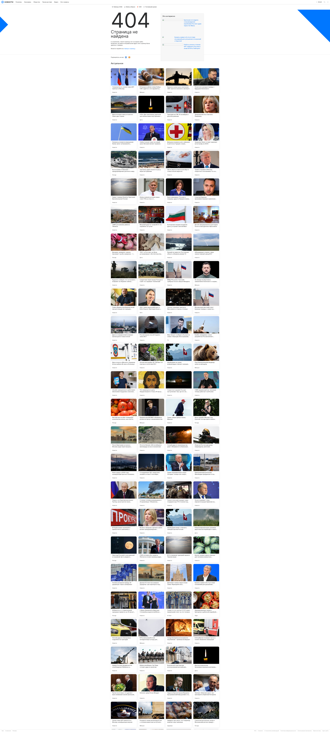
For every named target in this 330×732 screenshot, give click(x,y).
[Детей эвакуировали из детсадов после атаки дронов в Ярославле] (206, 219)
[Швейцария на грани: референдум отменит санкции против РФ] (179, 356)
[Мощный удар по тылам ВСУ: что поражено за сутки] (151, 219)
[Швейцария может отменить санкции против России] (179, 522)
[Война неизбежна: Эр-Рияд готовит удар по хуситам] (151, 659)
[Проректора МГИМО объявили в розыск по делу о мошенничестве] (151, 412)
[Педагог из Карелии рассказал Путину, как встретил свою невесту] (124, 494)
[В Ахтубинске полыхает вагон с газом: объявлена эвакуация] (206, 632)
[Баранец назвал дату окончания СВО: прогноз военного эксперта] (179, 81)
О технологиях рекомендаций (271, 730)
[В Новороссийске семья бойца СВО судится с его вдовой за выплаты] (151, 81)
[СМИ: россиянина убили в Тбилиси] (124, 219)
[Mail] (2, 2)
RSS (255, 730)
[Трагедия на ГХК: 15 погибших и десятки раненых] (179, 109)
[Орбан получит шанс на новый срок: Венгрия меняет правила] (151, 136)
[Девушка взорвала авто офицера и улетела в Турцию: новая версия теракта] (179, 136)
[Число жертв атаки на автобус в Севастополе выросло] (179, 164)
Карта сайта (325, 730)
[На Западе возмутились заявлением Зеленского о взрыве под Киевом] (206, 274)
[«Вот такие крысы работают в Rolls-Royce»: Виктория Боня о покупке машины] (151, 301)
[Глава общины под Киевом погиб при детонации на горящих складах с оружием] (124, 301)
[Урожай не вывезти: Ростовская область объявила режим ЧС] (179, 246)
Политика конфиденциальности (288, 730)
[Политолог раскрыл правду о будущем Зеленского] (206, 81)
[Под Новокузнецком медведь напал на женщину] (206, 356)
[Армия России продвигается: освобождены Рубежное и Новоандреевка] (124, 659)
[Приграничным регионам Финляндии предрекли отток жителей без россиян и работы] (206, 467)
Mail (3, 730)
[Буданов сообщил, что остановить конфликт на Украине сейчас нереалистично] (124, 274)
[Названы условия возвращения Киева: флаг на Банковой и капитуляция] (124, 136)
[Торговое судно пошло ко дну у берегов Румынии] (151, 164)
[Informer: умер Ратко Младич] (151, 687)
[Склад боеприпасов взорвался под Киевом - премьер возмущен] (179, 632)
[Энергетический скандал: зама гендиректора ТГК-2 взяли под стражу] (179, 494)
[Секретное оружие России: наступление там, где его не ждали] (179, 384)
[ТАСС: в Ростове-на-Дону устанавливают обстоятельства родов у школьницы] (151, 246)
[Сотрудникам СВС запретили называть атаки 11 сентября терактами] (151, 467)
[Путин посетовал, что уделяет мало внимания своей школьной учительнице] (124, 687)
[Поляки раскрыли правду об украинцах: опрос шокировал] (124, 577)
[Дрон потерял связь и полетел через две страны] (124, 109)
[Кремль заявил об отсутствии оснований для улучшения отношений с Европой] (206, 577)
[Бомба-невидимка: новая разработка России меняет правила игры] (206, 329)
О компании (8, 730)
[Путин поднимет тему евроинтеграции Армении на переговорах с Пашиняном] (206, 494)
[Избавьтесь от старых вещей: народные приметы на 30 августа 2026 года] (124, 604)
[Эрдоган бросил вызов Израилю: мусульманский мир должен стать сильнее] (179, 687)
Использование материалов (305, 730)
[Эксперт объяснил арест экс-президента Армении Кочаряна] (206, 687)
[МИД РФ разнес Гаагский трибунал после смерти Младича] (179, 274)
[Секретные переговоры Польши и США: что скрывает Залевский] (151, 274)
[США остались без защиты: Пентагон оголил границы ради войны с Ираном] (151, 549)
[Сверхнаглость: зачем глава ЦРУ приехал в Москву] (124, 81)
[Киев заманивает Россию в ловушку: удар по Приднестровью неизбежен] (179, 191)
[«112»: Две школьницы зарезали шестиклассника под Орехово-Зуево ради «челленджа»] (151, 109)
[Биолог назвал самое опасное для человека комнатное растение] (206, 549)
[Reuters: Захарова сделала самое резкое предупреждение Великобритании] (151, 522)
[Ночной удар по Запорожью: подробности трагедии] (124, 632)
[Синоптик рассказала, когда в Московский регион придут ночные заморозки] (206, 715)
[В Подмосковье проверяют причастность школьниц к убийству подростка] (124, 522)
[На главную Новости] (8, 2)
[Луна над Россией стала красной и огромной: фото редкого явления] (124, 549)
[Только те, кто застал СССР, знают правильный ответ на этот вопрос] (179, 604)
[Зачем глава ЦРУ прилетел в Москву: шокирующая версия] (124, 715)
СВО (140, 7)
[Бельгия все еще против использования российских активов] (179, 659)
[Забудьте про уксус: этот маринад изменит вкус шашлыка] (179, 715)
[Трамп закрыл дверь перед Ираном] (179, 412)
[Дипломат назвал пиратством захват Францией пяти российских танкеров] (179, 577)
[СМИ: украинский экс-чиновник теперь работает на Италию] (206, 384)
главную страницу (129, 48)
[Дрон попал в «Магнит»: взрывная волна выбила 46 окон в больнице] (124, 356)
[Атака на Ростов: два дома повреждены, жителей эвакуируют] (206, 439)
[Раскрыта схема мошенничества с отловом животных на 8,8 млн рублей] (151, 715)
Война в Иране (130, 7)
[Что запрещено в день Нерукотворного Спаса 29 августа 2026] (151, 384)
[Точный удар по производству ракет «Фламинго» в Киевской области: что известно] (179, 439)
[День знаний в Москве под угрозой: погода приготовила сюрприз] (206, 412)
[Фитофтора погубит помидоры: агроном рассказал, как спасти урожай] (124, 412)
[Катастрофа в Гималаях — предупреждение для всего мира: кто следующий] (124, 164)
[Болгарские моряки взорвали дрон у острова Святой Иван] (179, 219)
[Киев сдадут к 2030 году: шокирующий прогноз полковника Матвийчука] (124, 467)
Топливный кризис (151, 7)
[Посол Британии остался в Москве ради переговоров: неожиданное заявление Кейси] (124, 439)
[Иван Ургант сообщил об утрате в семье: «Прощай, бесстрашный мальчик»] (179, 329)
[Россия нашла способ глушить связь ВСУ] (151, 329)
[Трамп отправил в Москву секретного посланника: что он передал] (206, 164)
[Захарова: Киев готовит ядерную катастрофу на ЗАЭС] (206, 136)
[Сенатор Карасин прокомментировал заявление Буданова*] (206, 191)
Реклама (15, 730)
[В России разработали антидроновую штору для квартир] (151, 632)
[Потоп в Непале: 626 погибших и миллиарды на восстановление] (151, 439)
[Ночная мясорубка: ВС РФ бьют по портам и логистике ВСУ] (151, 356)
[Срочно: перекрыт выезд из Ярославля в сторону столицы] (179, 301)
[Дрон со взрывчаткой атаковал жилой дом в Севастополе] (124, 329)
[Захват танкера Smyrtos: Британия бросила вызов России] (124, 191)
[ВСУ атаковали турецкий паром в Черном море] (179, 549)
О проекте (260, 730)
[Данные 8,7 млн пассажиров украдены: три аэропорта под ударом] (151, 577)
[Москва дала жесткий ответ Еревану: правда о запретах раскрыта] (206, 301)
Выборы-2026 (118, 7)
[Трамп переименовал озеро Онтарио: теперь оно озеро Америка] (179, 467)
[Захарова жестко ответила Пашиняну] (206, 109)
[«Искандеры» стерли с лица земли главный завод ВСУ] (206, 246)
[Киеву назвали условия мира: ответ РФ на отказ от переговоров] (151, 191)
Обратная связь (317, 730)
